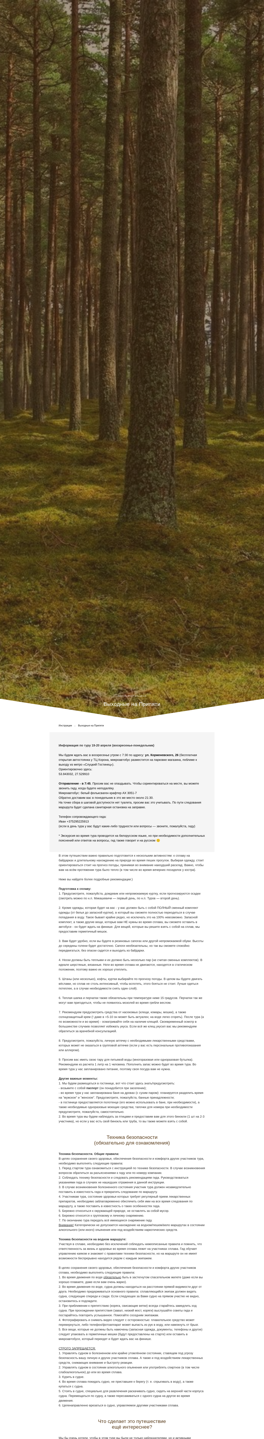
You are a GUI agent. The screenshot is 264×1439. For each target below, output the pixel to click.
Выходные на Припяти (91, 725)
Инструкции (65, 725)
